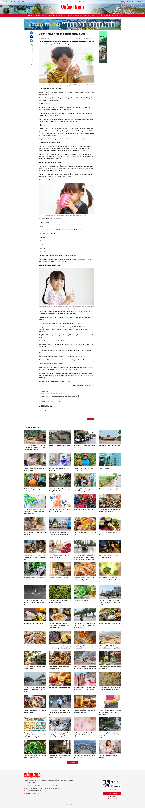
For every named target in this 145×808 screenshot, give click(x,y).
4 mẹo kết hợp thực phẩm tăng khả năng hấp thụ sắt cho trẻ (109, 510)
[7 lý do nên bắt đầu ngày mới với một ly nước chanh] (110, 658)
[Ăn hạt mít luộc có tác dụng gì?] (35, 637)
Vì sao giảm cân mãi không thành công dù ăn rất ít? (59, 667)
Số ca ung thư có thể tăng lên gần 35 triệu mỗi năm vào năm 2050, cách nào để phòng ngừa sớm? (60, 801)
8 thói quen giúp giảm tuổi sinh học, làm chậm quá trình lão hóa (59, 777)
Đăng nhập (140, 1)
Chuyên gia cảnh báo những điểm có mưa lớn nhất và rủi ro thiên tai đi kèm (85, 667)
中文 (132, 1)
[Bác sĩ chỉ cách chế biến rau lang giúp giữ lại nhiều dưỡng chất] (35, 747)
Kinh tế (37, 15)
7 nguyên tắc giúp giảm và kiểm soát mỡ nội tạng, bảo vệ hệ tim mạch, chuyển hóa (110, 712)
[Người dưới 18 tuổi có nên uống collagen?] (110, 747)
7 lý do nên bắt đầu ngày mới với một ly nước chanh (110, 667)
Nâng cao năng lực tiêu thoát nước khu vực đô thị (84, 756)
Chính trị (29, 15)
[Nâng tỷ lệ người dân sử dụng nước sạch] (35, 569)
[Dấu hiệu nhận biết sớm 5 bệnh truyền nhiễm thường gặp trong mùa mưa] (85, 724)
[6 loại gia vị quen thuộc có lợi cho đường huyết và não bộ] (85, 790)
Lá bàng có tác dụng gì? (81, 600)
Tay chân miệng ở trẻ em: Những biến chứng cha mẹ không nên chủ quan (85, 688)
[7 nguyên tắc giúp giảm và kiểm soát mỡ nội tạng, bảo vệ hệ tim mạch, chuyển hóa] (110, 701)
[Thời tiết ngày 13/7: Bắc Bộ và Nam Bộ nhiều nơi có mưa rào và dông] (110, 790)
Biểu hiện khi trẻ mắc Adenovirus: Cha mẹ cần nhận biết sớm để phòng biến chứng (110, 580)
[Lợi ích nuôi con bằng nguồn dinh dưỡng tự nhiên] (35, 459)
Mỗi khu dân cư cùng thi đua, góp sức (110, 489)
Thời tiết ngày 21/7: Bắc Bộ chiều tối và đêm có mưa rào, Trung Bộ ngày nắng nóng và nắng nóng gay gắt (84, 557)
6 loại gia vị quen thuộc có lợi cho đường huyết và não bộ (84, 800)
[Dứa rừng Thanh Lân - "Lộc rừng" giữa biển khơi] (85, 459)
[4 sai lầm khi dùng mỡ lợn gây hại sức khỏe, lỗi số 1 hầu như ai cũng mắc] (110, 679)
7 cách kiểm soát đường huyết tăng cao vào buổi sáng (59, 556)
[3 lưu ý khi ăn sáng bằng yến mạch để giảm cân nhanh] (35, 701)
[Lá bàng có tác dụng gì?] (85, 592)
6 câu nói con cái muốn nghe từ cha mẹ (51, 393)
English (128, 1)
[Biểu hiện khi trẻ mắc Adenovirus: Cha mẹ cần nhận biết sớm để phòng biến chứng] (110, 569)
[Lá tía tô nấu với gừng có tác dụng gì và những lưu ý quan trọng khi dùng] (60, 637)
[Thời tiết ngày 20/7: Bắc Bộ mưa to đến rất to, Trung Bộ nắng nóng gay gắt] (35, 592)
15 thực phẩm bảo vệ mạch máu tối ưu (84, 510)
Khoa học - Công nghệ (74, 15)
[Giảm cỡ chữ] (31, 57)
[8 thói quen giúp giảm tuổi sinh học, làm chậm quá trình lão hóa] (60, 767)
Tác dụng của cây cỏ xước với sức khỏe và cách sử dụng (59, 601)
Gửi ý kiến (90, 419)
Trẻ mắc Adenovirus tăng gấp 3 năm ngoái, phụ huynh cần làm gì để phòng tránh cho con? (60, 735)
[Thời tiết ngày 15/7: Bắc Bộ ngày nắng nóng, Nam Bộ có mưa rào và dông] (110, 724)
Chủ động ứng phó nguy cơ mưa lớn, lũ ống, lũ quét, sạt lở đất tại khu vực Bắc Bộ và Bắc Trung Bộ (35, 447)
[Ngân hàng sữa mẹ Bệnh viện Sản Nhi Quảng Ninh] (60, 459)
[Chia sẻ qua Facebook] (31, 32)
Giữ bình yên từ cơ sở (105, 468)
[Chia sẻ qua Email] (31, 40)
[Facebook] (122, 2)
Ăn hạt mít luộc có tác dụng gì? (33, 646)
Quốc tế (101, 15)
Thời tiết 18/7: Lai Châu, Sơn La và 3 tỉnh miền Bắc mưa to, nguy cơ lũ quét (110, 647)
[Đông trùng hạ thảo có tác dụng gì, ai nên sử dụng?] (85, 637)
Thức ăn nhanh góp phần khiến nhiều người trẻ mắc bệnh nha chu (85, 579)
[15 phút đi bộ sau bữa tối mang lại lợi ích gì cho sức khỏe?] (110, 546)
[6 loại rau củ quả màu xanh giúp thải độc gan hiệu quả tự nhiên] (35, 790)
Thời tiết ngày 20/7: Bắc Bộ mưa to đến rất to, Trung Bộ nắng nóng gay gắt (34, 602)
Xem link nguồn (88, 385)
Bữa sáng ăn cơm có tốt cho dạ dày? (110, 623)
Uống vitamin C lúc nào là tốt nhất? (59, 687)
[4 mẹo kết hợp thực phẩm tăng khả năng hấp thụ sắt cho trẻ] (110, 501)
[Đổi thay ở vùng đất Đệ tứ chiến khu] (110, 437)
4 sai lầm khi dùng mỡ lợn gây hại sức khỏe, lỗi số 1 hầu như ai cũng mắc (110, 688)
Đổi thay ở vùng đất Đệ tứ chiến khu (109, 445)
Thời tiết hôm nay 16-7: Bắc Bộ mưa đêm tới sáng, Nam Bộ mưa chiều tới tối (59, 712)
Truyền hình (65, 1)
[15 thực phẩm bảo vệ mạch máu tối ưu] (85, 501)
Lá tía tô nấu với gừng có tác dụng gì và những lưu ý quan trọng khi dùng (60, 647)
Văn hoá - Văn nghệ (53, 15)
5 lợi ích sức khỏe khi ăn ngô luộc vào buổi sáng (35, 533)
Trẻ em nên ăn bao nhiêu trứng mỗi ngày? (59, 579)
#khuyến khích (45, 401)
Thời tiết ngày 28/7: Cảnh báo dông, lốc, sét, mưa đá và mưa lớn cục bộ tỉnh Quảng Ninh (35, 511)
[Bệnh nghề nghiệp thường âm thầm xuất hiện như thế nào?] (60, 501)
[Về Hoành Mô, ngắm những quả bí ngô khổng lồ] (35, 480)
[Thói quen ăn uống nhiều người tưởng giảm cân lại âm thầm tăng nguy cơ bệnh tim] (60, 614)
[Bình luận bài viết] (31, 61)
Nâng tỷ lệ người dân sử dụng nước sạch (34, 579)
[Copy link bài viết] (31, 44)
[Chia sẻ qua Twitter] (31, 36)
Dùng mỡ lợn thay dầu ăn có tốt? (33, 623)
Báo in (82, 1)
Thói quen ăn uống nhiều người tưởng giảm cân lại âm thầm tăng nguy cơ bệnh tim (59, 625)
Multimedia (109, 15)
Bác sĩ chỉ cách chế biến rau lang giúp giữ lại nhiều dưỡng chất (35, 756)
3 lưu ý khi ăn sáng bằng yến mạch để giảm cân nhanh (35, 711)
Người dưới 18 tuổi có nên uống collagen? (108, 756)
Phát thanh (74, 1)
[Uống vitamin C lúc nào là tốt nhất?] (60, 679)
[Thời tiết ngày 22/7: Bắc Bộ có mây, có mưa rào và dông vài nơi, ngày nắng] (60, 524)
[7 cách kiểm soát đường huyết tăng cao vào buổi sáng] (60, 546)
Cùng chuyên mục (32, 427)
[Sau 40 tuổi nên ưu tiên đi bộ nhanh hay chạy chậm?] (35, 658)
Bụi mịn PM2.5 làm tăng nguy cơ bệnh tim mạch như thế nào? (60, 756)
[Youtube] (124, 2)
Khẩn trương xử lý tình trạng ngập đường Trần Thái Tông (59, 490)
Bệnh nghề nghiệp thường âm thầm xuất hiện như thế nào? (59, 510)
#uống (53, 401)
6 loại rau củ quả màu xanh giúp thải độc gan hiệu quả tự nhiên (35, 800)
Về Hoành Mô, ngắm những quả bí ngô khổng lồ (34, 490)
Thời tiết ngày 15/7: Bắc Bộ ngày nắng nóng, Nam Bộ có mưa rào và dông (109, 735)
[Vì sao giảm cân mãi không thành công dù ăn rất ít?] (60, 658)
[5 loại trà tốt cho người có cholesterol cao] (110, 524)
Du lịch (63, 15)
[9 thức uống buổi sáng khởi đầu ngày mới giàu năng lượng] (85, 701)
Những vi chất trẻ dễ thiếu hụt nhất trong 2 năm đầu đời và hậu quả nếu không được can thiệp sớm (35, 735)
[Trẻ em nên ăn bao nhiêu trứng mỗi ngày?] (60, 569)
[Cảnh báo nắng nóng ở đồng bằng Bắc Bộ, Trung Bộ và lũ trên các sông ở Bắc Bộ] (110, 592)
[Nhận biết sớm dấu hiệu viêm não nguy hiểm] (110, 767)
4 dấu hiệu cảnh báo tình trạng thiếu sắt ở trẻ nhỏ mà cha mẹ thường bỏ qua (35, 557)
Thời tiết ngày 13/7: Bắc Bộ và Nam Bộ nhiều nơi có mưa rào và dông (109, 800)
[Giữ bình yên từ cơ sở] (110, 459)
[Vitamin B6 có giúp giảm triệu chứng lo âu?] (85, 524)
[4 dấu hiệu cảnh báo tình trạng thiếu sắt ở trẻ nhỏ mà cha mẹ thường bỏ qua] (35, 546)
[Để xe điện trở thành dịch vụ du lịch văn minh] (85, 437)
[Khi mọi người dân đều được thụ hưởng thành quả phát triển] (85, 480)
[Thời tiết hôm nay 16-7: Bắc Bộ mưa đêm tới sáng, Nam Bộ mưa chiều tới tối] (60, 701)
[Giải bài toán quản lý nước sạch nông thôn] (60, 437)
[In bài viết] (31, 48)
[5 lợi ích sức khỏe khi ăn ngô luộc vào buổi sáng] (35, 524)
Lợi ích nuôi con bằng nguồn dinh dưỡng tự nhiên (34, 469)
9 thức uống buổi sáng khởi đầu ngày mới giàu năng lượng (85, 711)
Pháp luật (86, 15)
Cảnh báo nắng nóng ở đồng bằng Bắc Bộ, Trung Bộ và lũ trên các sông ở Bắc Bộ (110, 602)
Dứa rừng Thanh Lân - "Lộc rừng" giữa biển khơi (84, 469)
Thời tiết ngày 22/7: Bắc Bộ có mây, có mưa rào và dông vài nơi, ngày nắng (59, 534)
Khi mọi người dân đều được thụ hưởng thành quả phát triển (83, 490)
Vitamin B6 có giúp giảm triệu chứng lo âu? (85, 533)
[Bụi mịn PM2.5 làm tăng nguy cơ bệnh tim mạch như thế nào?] (60, 747)
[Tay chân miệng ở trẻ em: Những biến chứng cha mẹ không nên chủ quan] (85, 679)
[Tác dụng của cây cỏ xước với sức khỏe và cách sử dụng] (60, 592)
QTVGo (118, 15)
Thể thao (94, 15)
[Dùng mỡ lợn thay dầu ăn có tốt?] (35, 614)
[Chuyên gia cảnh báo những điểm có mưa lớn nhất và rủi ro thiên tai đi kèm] (85, 658)
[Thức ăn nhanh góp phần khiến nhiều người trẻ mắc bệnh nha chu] (85, 569)
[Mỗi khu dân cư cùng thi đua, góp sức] (110, 480)
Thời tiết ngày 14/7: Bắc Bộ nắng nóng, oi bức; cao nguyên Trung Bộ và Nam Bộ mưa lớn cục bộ (85, 778)
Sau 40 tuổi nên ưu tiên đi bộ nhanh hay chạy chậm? (34, 667)
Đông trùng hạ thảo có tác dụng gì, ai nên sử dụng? (85, 647)
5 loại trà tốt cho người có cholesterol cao (110, 533)
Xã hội (43, 15)
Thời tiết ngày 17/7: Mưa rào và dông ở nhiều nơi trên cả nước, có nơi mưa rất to (35, 689)
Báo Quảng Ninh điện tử (72, 8)
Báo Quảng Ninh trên (80, 38)
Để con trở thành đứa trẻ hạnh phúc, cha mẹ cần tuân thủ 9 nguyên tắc (60, 396)
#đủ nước (59, 401)
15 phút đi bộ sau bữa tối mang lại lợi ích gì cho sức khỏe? (109, 556)
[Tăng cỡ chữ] (31, 52)
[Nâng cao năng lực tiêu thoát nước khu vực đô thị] (85, 747)
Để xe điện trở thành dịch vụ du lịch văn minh (84, 446)
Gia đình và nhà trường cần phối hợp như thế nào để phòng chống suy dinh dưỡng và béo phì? (35, 778)
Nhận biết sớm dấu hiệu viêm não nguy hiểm (108, 777)
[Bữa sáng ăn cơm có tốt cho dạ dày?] (110, 614)
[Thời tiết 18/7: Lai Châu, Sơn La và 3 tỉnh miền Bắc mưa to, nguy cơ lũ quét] (110, 637)
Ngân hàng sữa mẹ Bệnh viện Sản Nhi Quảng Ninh (60, 469)
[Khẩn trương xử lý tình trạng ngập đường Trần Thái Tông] (60, 480)
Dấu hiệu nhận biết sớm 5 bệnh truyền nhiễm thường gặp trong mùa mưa (84, 735)
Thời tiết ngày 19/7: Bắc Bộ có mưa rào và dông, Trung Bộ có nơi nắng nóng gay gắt (84, 625)
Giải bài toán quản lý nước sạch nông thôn (60, 446)
